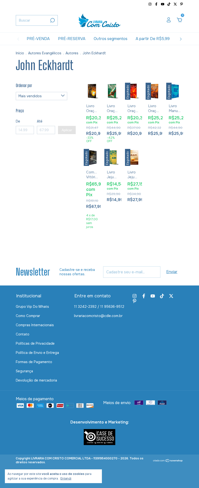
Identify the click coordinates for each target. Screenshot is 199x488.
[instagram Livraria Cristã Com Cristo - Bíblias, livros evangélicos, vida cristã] (150, 4)
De (18, 121)
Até (39, 121)
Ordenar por (24, 85)
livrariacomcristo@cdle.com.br (98, 316)
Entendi (65, 478)
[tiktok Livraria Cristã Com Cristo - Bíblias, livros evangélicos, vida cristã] (169, 4)
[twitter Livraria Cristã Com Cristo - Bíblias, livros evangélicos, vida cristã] (176, 4)
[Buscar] (52, 20)
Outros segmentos (110, 38)
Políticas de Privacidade (35, 343)
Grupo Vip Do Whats (32, 306)
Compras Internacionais (35, 325)
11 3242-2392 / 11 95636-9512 (99, 306)
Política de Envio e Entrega (37, 352)
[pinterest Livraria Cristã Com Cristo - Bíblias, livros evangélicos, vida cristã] (181, 4)
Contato (22, 334)
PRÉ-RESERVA (71, 38)
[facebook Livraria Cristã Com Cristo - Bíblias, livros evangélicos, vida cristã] (157, 4)
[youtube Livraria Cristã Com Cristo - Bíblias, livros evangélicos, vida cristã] (163, 4)
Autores (72, 53)
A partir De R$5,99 (153, 38)
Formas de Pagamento (34, 362)
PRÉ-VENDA (38, 38)
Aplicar (67, 130)
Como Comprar (28, 316)
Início (20, 53)
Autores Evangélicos (44, 53)
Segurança (24, 371)
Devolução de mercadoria (36, 380)
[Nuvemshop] (168, 461)
